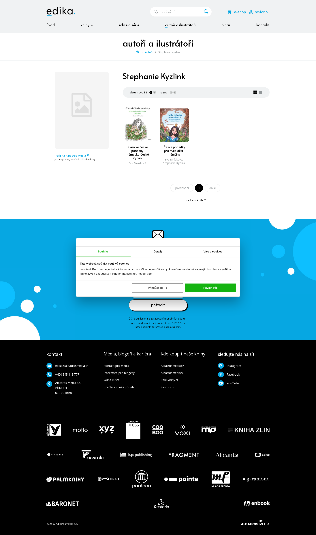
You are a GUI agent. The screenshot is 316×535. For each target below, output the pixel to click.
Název (163, 92)
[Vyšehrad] (108, 479)
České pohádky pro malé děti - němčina (174, 150)
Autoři (149, 52)
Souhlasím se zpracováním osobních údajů (159, 318)
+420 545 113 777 (67, 374)
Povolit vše (210, 287)
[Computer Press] (133, 430)
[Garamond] (256, 479)
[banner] (60, 11)
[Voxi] (182, 430)
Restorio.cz (168, 387)
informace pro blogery (119, 373)
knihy (85, 24)
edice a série (129, 24)
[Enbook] (257, 504)
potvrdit (158, 304)
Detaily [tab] (158, 251)
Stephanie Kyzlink (174, 163)
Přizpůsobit (155, 287)
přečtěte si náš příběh (119, 387)
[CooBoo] (158, 430)
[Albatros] (54, 430)
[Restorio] (161, 504)
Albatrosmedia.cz (172, 366)
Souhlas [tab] (103, 251)
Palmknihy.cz (169, 380)
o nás (225, 24)
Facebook (233, 374)
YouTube (233, 383)
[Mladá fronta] (220, 479)
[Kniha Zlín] (249, 430)
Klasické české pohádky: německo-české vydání (138, 152)
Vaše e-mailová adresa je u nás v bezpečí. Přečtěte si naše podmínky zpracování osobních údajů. (158, 325)
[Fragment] (184, 455)
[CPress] (55, 455)
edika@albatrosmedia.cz (71, 366)
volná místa (111, 380)
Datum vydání (138, 92)
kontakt (263, 24)
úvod (50, 24)
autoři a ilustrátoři (180, 24)
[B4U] (136, 455)
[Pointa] (181, 479)
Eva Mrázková (137, 163)
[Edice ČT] (262, 455)
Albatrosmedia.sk (172, 373)
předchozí (182, 188)
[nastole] (92, 455)
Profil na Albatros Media (70, 155)
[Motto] (80, 430)
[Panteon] (141, 479)
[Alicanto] (227, 455)
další (212, 188)
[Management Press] (209, 430)
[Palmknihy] (65, 479)
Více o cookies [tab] (213, 251)
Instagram (234, 366)
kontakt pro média (116, 366)
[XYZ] (106, 430)
